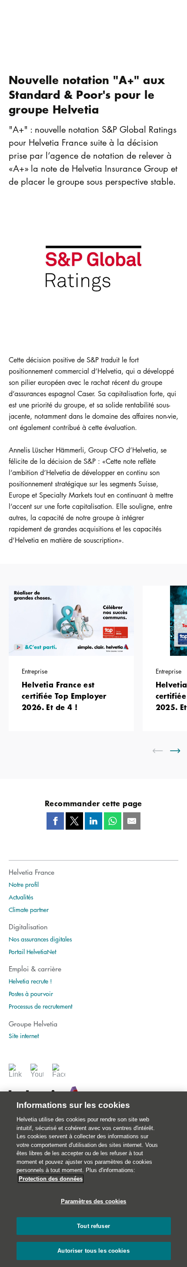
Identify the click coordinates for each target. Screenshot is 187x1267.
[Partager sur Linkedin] (93, 821)
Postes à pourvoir (31, 993)
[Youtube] (36, 1073)
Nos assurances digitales (40, 939)
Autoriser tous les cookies (93, 1250)
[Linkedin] (15, 1073)
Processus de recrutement (40, 1006)
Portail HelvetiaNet (32, 951)
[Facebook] (58, 1073)
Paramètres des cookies (94, 1201)
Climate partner (29, 909)
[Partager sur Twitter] (74, 821)
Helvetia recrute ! (30, 981)
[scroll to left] (163, 750)
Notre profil (24, 884)
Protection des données (51, 1179)
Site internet (24, 1035)
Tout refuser (93, 1226)
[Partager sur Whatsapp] (112, 821)
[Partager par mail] (131, 821)
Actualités (21, 896)
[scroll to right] (180, 750)
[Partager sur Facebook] (55, 821)
